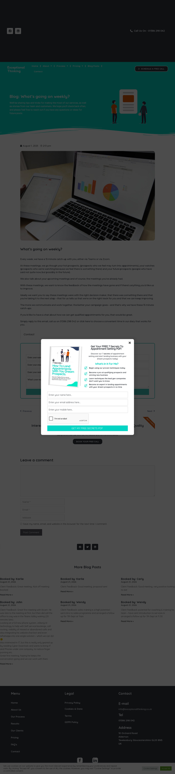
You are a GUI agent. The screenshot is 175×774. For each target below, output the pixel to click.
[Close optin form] (130, 343)
